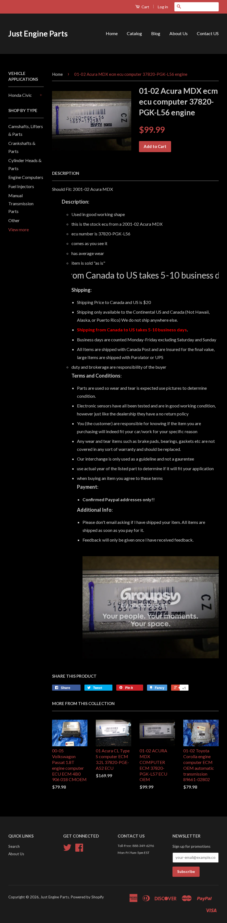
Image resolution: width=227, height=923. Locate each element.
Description (65, 173)
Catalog (134, 33)
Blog (155, 33)
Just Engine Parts (38, 33)
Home (112, 33)
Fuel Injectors (21, 186)
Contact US (208, 33)
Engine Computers (25, 177)
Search (14, 846)
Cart (145, 6)
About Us (178, 33)
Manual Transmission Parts (20, 203)
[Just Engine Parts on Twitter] (67, 849)
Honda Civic (20, 95)
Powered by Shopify (87, 897)
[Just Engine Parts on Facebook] (79, 849)
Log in (163, 6)
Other (14, 220)
